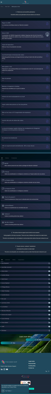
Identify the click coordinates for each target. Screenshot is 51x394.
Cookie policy (31, 365)
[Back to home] (25, 2)
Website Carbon (29, 388)
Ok (3, 390)
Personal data (31, 363)
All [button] (2, 158)
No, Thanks (8, 390)
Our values (39, 339)
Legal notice (31, 361)
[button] (1, 2)
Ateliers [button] (7, 158)
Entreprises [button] (14, 158)
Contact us (31, 368)
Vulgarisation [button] (21, 259)
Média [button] (13, 259)
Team (14, 343)
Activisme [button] (7, 259)
